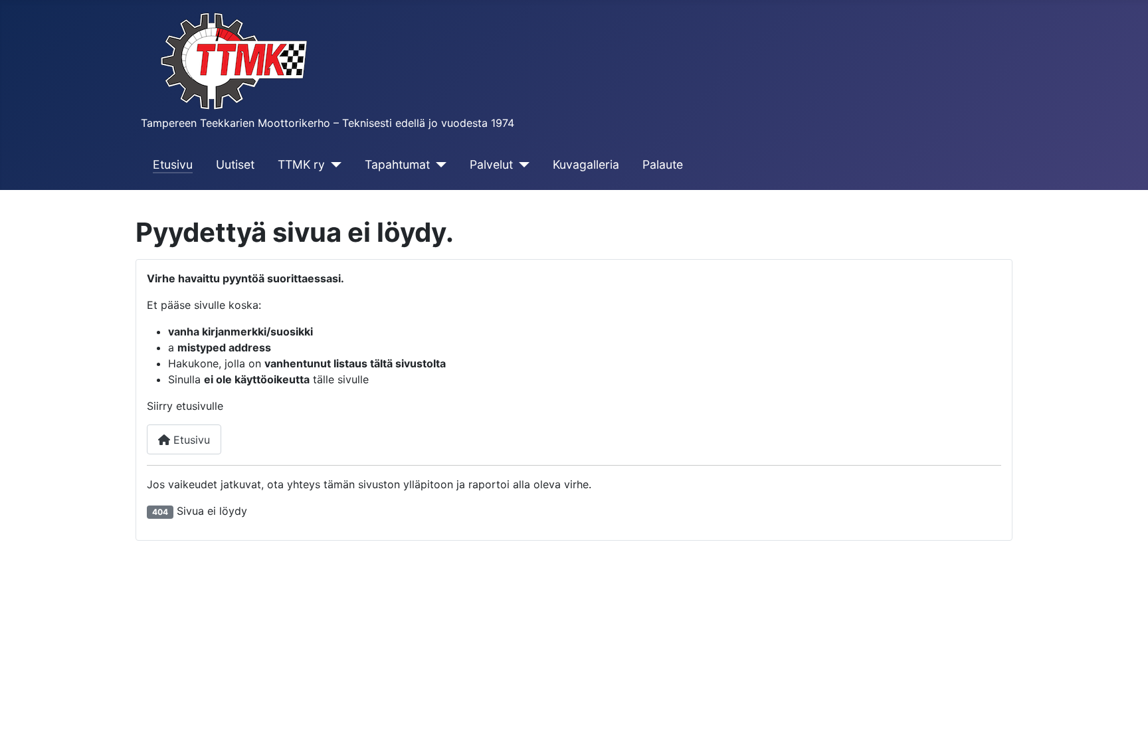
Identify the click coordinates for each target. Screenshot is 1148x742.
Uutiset (235, 164)
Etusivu (173, 164)
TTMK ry (301, 164)
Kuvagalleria (586, 164)
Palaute (662, 164)
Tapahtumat (397, 164)
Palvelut (491, 164)
